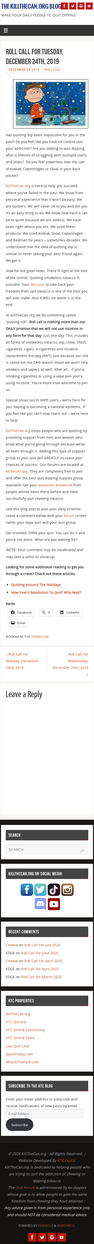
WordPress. (66, 1226)
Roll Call (53, 70)
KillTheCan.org (18, 185)
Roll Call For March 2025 (41, 976)
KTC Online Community (25, 1029)
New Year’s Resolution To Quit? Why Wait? (46, 592)
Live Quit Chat (17, 1046)
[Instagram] (80, 5)
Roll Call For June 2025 (39, 953)
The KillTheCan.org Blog (31, 6)
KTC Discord (16, 1022)
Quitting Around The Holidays (36, 584)
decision (38, 284)
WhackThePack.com (22, 1062)
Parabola (45, 1226)
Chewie (12, 945)
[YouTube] (89, 5)
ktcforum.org (16, 471)
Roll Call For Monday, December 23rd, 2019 (22, 661)
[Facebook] (64, 5)
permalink (40, 637)
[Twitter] (72, 5)
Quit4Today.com (19, 1054)
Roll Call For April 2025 (43, 960)
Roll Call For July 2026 (42, 945)
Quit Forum (25, 1187)
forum (69, 515)
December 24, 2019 (24, 70)
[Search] (81, 850)
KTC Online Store (20, 1037)
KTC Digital (66, 1160)
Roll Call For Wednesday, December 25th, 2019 (70, 664)
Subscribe (19, 1124)
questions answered (55, 485)
